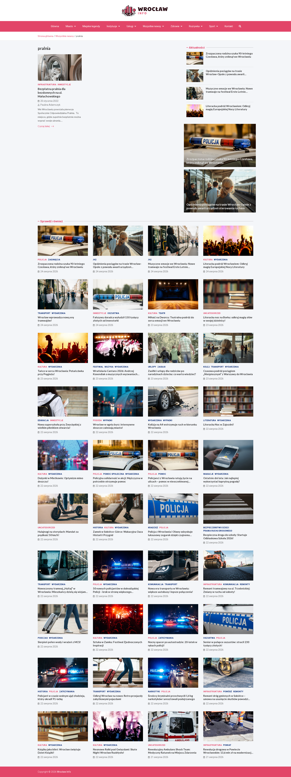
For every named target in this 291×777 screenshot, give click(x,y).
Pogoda (97, 420)
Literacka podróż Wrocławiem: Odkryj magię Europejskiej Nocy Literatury (228, 107)
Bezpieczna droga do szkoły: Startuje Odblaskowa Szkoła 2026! (225, 536)
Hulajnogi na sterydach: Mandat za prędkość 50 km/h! (58, 533)
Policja (42, 259)
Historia (98, 527)
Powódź (227, 691)
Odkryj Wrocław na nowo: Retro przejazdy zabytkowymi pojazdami (118, 697)
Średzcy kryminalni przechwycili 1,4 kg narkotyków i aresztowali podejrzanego (171, 697)
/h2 (94, 259)
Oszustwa (113, 313)
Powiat (227, 745)
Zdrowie (175, 26)
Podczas (43, 638)
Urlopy (152, 367)
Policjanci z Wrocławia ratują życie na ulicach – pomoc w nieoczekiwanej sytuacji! (170, 481)
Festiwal (98, 367)
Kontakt (229, 26)
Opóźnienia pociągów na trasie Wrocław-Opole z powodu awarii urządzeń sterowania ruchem (225, 74)
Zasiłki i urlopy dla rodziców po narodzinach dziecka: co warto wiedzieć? (172, 372)
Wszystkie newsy (152, 26)
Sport (212, 26)
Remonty (245, 584)
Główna (55, 26)
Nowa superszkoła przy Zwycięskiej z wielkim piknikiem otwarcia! (59, 426)
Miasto (69, 26)
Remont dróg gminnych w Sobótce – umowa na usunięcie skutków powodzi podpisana (225, 699)
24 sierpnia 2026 (49, 271)
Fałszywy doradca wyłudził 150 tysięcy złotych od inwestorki (116, 319)
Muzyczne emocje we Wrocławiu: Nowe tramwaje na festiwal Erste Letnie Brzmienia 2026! (229, 92)
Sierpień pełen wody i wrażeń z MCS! (59, 642)
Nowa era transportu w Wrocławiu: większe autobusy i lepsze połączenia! (170, 590)
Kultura (208, 259)
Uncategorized (211, 313)
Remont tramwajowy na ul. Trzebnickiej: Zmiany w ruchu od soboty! (226, 590)
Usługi (130, 26)
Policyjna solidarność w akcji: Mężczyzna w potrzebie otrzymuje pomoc (118, 480)
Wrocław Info (64, 771)
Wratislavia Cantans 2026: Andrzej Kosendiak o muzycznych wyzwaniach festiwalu (115, 374)
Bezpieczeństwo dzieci (216, 527)
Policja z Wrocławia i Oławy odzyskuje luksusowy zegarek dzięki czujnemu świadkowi (170, 535)
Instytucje (112, 26)
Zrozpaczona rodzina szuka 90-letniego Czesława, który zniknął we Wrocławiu (229, 55)
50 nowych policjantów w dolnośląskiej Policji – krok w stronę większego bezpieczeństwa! (116, 592)
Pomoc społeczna (113, 474)
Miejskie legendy (91, 26)
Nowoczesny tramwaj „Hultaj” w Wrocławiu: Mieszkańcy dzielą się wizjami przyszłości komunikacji (62, 592)
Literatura (209, 420)
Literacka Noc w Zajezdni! (218, 424)
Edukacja (43, 420)
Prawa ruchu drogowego (217, 531)
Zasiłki (161, 367)
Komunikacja (155, 584)
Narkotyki (154, 691)
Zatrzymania (165, 638)
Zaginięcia (54, 259)
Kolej (206, 367)
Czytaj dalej (44, 126)
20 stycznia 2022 (49, 101)
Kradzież (153, 527)
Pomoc (162, 474)
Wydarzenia (221, 259)
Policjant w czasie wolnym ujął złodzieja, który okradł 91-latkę (61, 697)
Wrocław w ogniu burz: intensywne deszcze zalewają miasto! (114, 426)
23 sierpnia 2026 (159, 325)
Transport (44, 313)
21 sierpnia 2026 (159, 757)
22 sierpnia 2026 (49, 432)
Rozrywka (194, 26)
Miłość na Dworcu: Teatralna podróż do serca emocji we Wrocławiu (171, 319)
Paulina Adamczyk (50, 104)
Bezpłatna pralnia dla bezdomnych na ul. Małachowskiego (51, 92)
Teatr (162, 313)
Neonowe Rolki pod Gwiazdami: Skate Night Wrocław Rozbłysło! (115, 751)
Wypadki (107, 420)
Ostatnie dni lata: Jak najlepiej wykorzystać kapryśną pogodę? (221, 480)
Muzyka (109, 367)
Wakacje (208, 474)
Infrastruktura (47, 84)
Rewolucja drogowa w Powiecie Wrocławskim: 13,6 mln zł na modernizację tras (228, 752)
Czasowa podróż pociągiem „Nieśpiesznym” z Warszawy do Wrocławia (228, 372)
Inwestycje (64, 84)
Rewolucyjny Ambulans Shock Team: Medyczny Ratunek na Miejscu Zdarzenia (172, 751)
